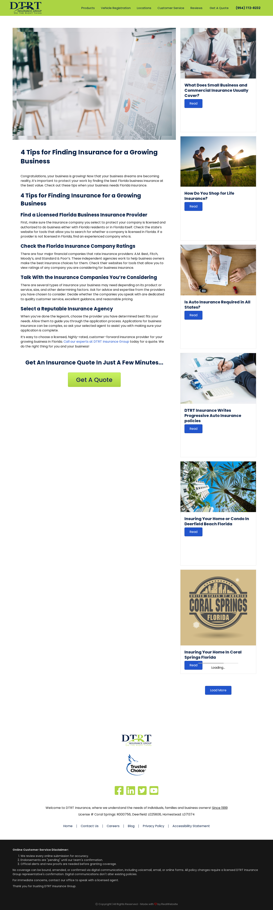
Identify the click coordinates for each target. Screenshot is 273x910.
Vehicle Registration (116, 8)
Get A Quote (219, 8)
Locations (144, 8)
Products (88, 8)
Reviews (196, 8)
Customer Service (170, 8)
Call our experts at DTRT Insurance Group (96, 341)
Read (193, 103)
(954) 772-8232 (248, 8)
